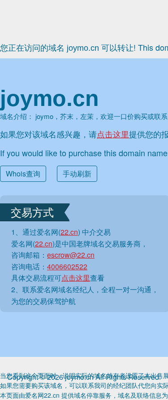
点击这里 (113, 134)
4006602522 (67, 266)
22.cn (69, 232)
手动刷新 (77, 173)
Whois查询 (23, 173)
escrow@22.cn (71, 255)
